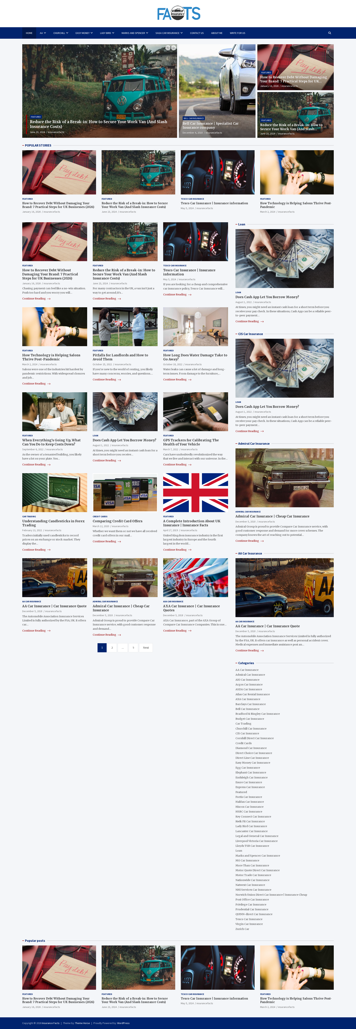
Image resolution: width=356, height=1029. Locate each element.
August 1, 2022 (101, 445)
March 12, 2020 (101, 526)
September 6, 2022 (32, 449)
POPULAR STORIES (38, 145)
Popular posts (35, 941)
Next (146, 647)
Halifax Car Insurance (249, 801)
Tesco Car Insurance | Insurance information (73, 126)
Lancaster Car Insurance (251, 831)
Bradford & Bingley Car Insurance (257, 713)
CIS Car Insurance (250, 334)
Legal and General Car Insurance (256, 836)
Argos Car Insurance (249, 684)
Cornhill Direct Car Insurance (254, 738)
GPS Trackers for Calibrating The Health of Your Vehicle (191, 442)
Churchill (59, 33)
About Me (216, 33)
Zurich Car (242, 929)
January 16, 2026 (269, 86)
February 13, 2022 (32, 530)
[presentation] (168, 47)
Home (29, 33)
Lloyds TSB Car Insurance (252, 845)
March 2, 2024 (267, 211)
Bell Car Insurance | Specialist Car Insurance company (211, 125)
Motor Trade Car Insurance (253, 875)
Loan (95, 435)
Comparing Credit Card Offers (117, 521)
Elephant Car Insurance (250, 772)
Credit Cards (100, 516)
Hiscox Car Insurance (249, 806)
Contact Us (197, 33)
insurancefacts (54, 132)
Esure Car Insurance (248, 782)
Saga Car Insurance (167, 33)
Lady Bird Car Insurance (251, 826)
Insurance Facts (51, 1023)
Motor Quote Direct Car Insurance (257, 870)
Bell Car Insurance (194, 118)
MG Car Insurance (247, 860)
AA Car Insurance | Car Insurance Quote (54, 606)
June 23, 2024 (267, 133)
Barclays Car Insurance (250, 704)
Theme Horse (82, 1023)
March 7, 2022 (170, 449)
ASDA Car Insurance (248, 689)
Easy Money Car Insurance (252, 762)
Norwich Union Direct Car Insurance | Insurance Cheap (271, 894)
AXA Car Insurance (173, 601)
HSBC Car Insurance (248, 811)
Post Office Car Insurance (252, 899)
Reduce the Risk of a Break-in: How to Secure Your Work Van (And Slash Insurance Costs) (291, 129)
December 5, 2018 (32, 611)
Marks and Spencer (133, 33)
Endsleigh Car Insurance (251, 777)
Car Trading (29, 516)
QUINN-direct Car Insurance (253, 914)
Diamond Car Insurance (251, 748)
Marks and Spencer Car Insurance (257, 855)
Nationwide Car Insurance (252, 880)
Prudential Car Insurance (251, 909)
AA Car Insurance (31, 601)
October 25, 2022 (102, 364)
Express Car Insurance (250, 787)
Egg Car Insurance (247, 767)
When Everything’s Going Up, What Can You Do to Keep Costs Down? (51, 442)
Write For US (237, 33)
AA (41, 33)
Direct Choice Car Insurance (253, 753)
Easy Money (83, 33)
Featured (266, 72)
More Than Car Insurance (252, 865)
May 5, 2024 (36, 132)
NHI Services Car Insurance (253, 889)
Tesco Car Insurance (42, 121)
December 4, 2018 (193, 132)
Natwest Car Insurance (250, 885)
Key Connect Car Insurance (253, 816)
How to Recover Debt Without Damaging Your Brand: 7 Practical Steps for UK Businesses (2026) (293, 81)
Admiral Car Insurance (105, 601)
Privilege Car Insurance (250, 904)
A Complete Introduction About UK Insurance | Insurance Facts (191, 523)
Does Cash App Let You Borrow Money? (124, 440)
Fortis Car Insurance (248, 797)
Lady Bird (105, 33)
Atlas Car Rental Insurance (252, 694)
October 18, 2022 (172, 364)
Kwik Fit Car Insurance (250, 821)
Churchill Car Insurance (250, 728)
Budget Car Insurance (249, 718)
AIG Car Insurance (247, 679)
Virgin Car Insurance (249, 924)
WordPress (123, 1023)
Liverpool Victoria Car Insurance (256, 841)
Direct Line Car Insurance (252, 758)
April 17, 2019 (170, 530)
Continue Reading (34, 298)
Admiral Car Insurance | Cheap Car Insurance (272, 516)
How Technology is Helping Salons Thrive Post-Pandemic (51, 357)
